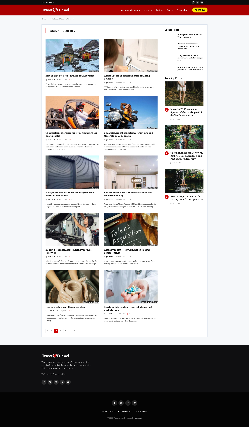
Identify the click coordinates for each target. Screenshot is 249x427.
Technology (182, 10)
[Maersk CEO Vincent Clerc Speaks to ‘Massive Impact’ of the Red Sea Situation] (184, 93)
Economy (126, 411)
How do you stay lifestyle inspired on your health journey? (127, 251)
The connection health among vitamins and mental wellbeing (128, 194)
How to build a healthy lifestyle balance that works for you (128, 308)
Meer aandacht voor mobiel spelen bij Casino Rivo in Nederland (189, 46)
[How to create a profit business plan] (72, 286)
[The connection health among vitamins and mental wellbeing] (131, 172)
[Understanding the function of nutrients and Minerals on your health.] (131, 112)
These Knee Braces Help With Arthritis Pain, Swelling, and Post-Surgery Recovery (186, 155)
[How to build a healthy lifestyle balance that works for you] (131, 286)
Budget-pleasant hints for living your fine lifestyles (69, 251)
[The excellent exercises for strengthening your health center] (72, 112)
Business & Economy (130, 10)
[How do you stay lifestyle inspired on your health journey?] (131, 229)
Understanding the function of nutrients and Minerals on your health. (128, 134)
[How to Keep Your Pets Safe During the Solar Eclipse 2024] (184, 181)
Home (104, 411)
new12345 (50, 311)
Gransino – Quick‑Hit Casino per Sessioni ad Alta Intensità (190, 68)
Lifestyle (148, 10)
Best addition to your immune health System (70, 75)
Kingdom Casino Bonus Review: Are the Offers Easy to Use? (190, 58)
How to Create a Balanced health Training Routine (127, 77)
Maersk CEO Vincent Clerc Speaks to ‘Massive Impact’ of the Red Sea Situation (186, 112)
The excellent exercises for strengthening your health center (71, 134)
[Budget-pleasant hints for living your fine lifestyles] (72, 229)
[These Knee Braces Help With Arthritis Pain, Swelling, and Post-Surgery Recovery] (184, 137)
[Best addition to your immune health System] (72, 55)
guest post (51, 80)
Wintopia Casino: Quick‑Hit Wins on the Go (189, 36)
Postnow (200, 10)
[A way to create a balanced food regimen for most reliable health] (72, 172)
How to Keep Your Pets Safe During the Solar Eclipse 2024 (186, 198)
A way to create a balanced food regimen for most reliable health (70, 194)
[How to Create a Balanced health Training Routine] (131, 55)
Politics (159, 10)
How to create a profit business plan (65, 307)
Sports (170, 10)
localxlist (138, 418)
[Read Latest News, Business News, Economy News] (56, 10)
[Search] (206, 2)
